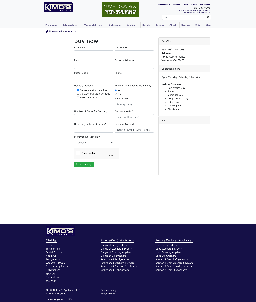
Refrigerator (164, 4)
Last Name (121, 47)
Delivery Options (83, 85)
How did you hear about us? (90, 124)
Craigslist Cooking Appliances (117, 252)
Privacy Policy (108, 290)
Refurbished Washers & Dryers (117, 262)
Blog (208, 25)
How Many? (121, 98)
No (119, 93)
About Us (70, 31)
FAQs (197, 25)
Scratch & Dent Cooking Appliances (175, 266)
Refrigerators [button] (70, 25)
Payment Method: (124, 124)
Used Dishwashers (165, 255)
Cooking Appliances (57, 266)
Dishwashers (53, 269)
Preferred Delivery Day (87, 136)
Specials (50, 273)
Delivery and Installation (93, 90)
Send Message (84, 164)
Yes (120, 90)
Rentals (146, 25)
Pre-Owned (55, 31)
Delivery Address (124, 60)
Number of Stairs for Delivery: (91, 111)
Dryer (185, 4)
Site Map (51, 280)
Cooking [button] (131, 25)
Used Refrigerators (166, 245)
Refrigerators (53, 259)
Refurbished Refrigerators (115, 259)
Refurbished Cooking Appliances (119, 266)
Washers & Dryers (55, 262)
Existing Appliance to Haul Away (133, 85)
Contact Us (52, 277)
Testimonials (53, 248)
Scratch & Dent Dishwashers (171, 269)
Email (77, 60)
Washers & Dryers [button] (93, 25)
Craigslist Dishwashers (113, 255)
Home (49, 245)
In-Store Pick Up (89, 97)
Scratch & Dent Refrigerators (171, 259)
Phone (118, 72)
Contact (185, 25)
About (172, 25)
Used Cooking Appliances (169, 252)
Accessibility (108, 293)
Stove (194, 4)
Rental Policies (54, 252)
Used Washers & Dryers (168, 248)
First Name (80, 47)
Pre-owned (51, 25)
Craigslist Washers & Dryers (116, 248)
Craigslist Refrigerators (114, 245)
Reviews (160, 25)
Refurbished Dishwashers (115, 269)
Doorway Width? (124, 111)
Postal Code (81, 72)
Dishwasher (205, 4)
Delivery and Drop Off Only (95, 93)
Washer (176, 4)
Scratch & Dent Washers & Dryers (174, 262)
